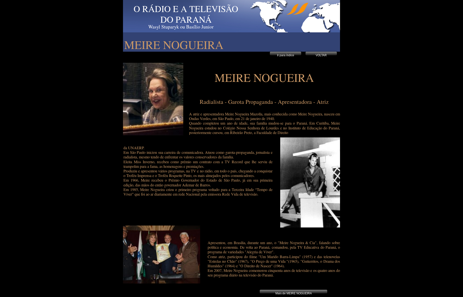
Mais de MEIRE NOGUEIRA (293, 293)
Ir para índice (285, 55)
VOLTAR (321, 55)
